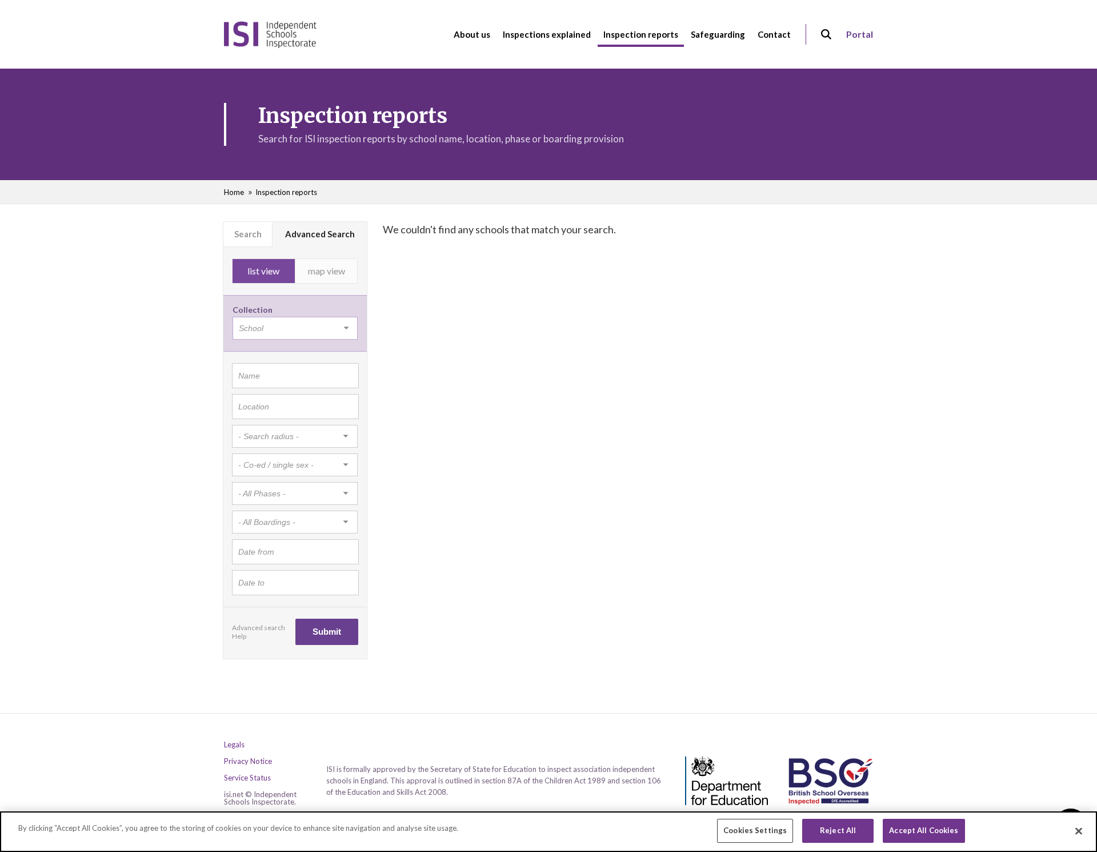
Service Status (247, 778)
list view (263, 270)
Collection (253, 309)
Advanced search (258, 627)
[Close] (1078, 830)
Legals (234, 745)
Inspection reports (286, 192)
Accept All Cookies (923, 830)
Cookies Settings (755, 830)
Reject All (838, 830)
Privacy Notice (248, 761)
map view (326, 270)
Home (234, 192)
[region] (548, 831)
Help (239, 636)
